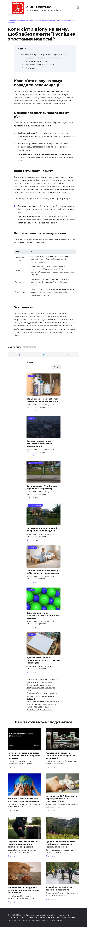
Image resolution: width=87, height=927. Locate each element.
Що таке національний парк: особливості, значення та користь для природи (60, 844)
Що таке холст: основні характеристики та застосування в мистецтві (43, 660)
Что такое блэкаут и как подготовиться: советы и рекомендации (39, 443)
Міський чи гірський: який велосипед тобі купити (59, 888)
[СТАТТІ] (43, 653)
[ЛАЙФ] (43, 394)
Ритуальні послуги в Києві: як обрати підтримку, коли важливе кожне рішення (23, 844)
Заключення (31, 68)
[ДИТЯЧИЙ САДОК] (43, 482)
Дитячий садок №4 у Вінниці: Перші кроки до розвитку (42, 487)
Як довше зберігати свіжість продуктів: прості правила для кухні (41, 688)
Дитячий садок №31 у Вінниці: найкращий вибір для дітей (42, 529)
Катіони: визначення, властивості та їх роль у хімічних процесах (43, 615)
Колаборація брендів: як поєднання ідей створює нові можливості (61, 755)
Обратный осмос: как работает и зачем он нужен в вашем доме (43, 400)
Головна (11, 20)
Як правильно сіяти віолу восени (40, 65)
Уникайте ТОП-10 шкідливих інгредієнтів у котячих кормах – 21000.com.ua (24, 890)
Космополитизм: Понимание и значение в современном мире (23, 799)
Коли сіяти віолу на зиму (36, 61)
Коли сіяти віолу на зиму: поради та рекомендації (44, 54)
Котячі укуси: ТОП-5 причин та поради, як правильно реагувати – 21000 (61, 798)
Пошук (30, 362)
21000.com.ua (38, 7)
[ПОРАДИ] (43, 566)
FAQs (18, 20)
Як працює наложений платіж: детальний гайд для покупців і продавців (24, 755)
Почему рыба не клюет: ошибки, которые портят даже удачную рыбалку (42, 696)
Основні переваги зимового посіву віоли (44, 58)
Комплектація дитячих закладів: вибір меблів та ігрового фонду (43, 572)
